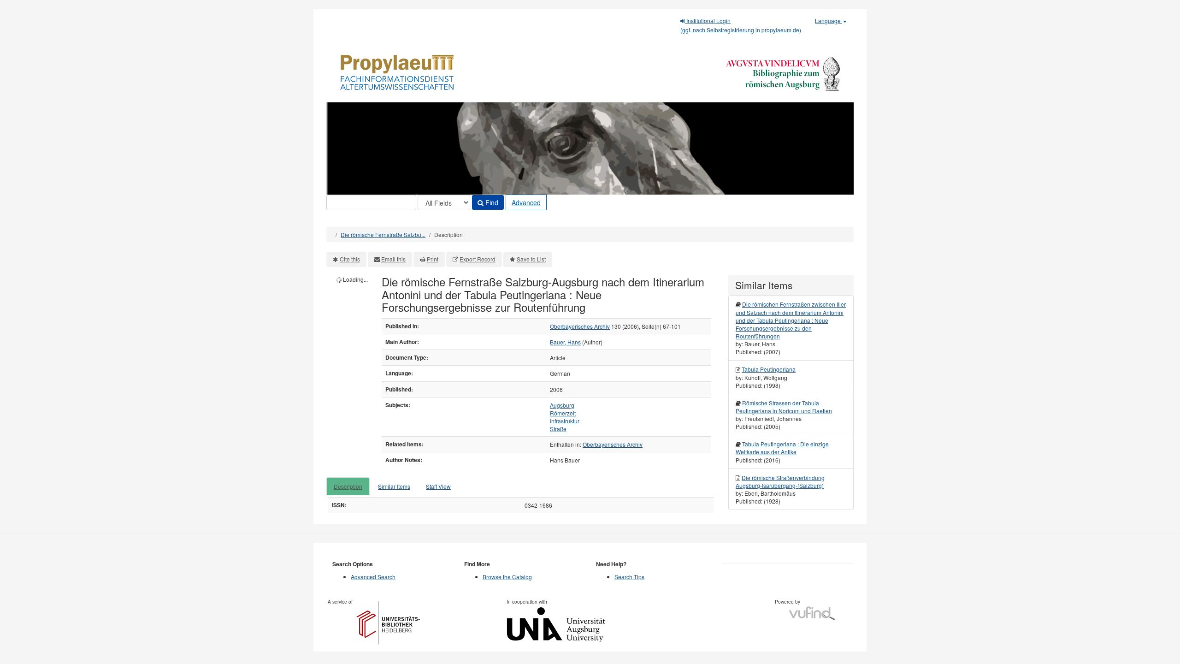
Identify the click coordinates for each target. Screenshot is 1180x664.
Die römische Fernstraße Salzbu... (383, 234)
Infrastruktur (564, 421)
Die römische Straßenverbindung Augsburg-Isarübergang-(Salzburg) (780, 481)
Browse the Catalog (507, 577)
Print (432, 259)
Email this (393, 259)
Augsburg (562, 405)
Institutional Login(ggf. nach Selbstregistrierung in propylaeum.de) (740, 25)
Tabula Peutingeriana (769, 369)
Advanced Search (373, 577)
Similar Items (394, 486)
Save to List (531, 259)
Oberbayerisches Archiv (580, 326)
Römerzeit (563, 413)
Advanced (526, 202)
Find (491, 202)
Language (828, 20)
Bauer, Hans (565, 342)
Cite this (350, 259)
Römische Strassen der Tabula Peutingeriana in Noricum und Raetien (784, 407)
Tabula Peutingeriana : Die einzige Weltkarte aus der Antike (782, 448)
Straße (558, 429)
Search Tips (629, 577)
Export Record (478, 259)
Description (348, 486)
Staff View (438, 486)
